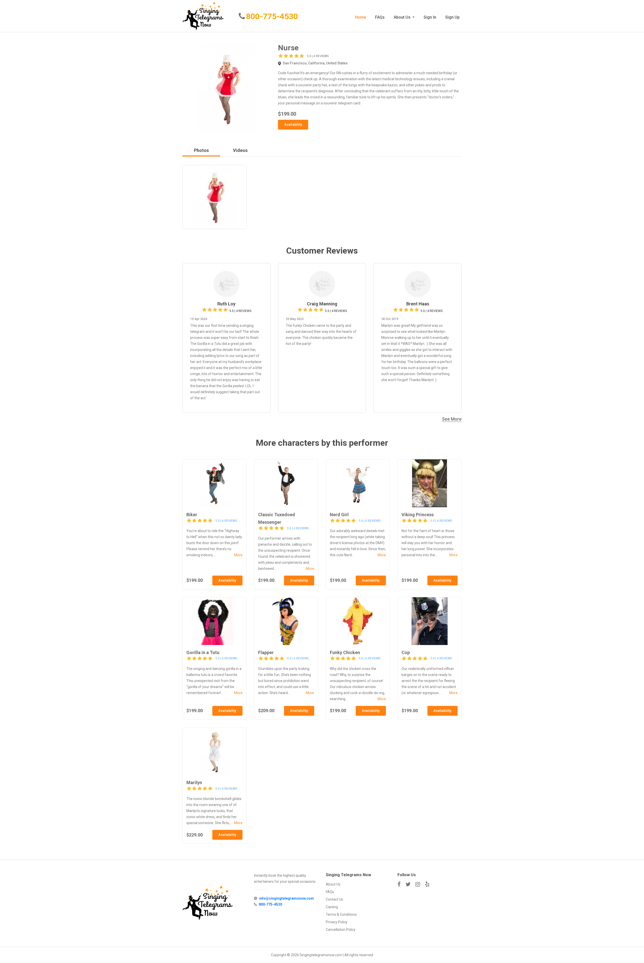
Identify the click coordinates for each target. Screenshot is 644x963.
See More (452, 419)
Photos (201, 150)
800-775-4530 (272, 16)
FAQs (380, 17)
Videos (240, 150)
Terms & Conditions (341, 914)
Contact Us (334, 899)
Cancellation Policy (340, 930)
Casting (332, 907)
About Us (403, 17)
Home (360, 17)
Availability (293, 125)
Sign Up (452, 17)
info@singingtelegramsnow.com (286, 898)
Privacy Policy (336, 922)
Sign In (430, 17)
